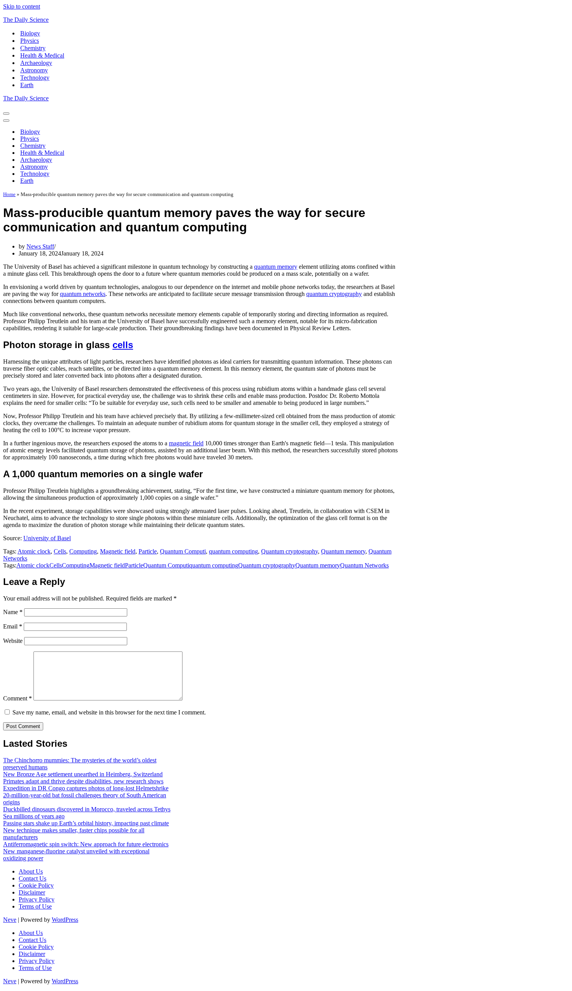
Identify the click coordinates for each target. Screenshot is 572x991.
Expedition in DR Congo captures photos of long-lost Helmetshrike (85, 788)
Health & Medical (42, 55)
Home (9, 194)
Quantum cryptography (289, 551)
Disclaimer (32, 892)
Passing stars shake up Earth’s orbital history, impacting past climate (86, 823)
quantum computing (233, 551)
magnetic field (186, 443)
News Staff (40, 246)
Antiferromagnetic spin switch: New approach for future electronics (85, 844)
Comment (17, 698)
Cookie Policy (36, 885)
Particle (148, 551)
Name (13, 612)
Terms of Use (35, 906)
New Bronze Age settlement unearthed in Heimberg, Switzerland (83, 774)
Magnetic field (117, 551)
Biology (30, 33)
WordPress (65, 919)
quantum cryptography (334, 294)
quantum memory (275, 266)
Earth (26, 85)
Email (12, 626)
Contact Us (32, 878)
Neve (9, 919)
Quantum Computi (183, 551)
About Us (31, 871)
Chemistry (33, 48)
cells (122, 345)
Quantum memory (343, 551)
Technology (34, 77)
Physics (29, 40)
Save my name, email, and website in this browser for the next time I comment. (109, 712)
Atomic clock (34, 551)
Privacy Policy (36, 899)
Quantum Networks (364, 565)
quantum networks (82, 294)
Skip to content (21, 6)
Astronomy (34, 70)
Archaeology (36, 63)
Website (13, 640)
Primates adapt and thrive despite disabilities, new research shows (83, 781)
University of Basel (47, 538)
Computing (83, 551)
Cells (60, 551)
